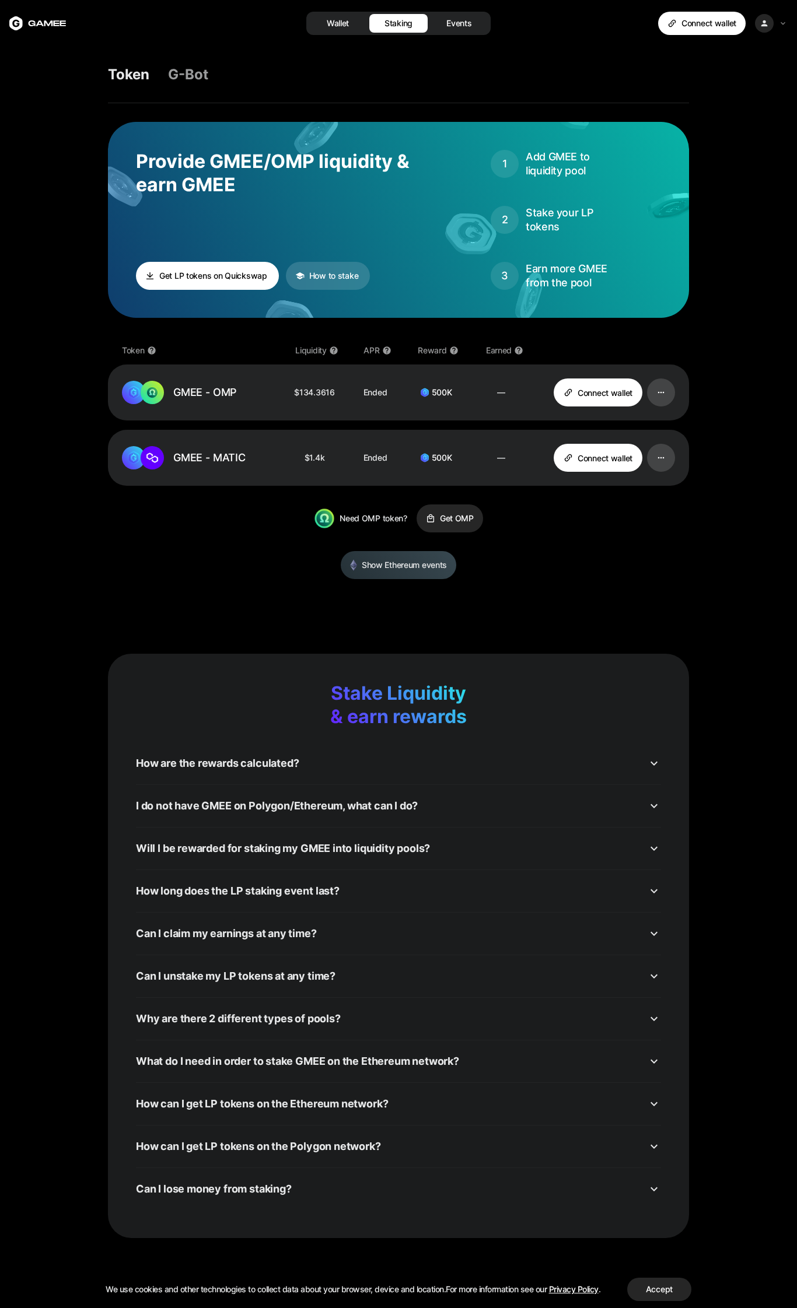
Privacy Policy (574, 1289)
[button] (398, 763)
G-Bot (188, 74)
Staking (398, 23)
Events (458, 23)
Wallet (338, 23)
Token (128, 74)
